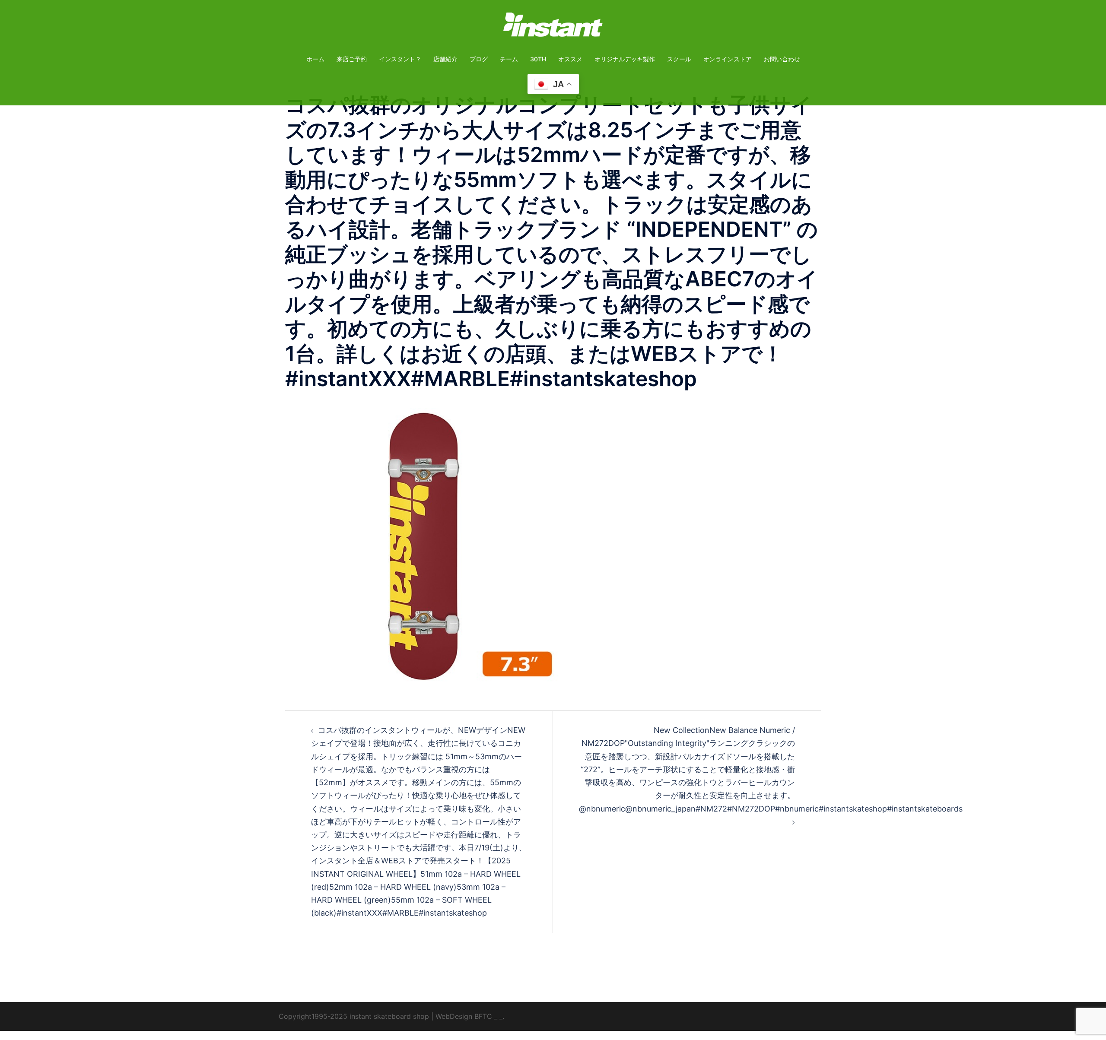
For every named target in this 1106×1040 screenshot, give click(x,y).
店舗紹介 (445, 59)
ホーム (315, 59)
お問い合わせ (782, 59)
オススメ (570, 59)
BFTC (483, 1016)
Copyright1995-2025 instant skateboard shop (354, 1016)
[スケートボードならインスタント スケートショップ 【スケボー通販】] (553, 27)
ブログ (479, 59)
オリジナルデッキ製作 (624, 59)
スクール (679, 59)
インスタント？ (400, 59)
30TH (538, 59)
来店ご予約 (352, 59)
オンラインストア (727, 59)
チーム (509, 59)
